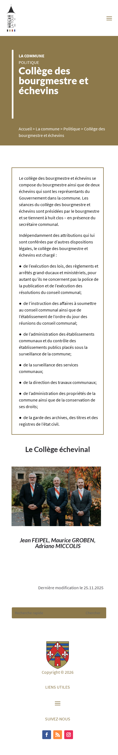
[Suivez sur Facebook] (46, 734)
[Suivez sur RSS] (57, 734)
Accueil (25, 128)
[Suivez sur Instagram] (68, 734)
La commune (31, 55)
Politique (29, 62)
